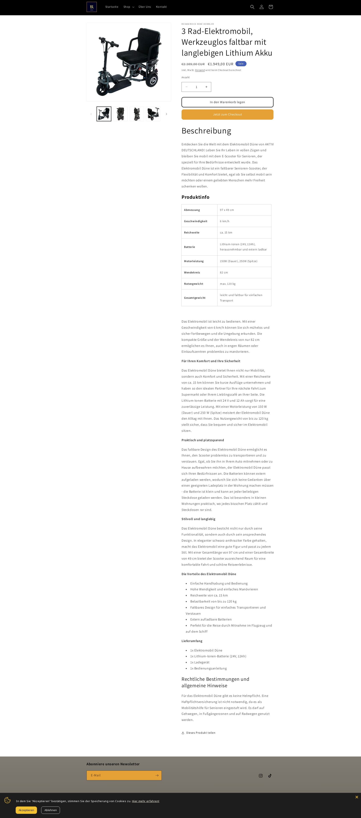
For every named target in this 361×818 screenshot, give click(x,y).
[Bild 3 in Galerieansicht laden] (137, 114)
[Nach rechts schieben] (166, 114)
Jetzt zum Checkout (227, 114)
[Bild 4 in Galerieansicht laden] (153, 114)
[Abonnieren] (156, 775)
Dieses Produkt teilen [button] (201, 733)
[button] (128, 6)
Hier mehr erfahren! (145, 801)
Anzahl (185, 77)
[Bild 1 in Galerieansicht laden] (104, 114)
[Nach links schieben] (91, 114)
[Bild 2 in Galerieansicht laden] (120, 114)
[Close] (357, 797)
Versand (200, 70)
